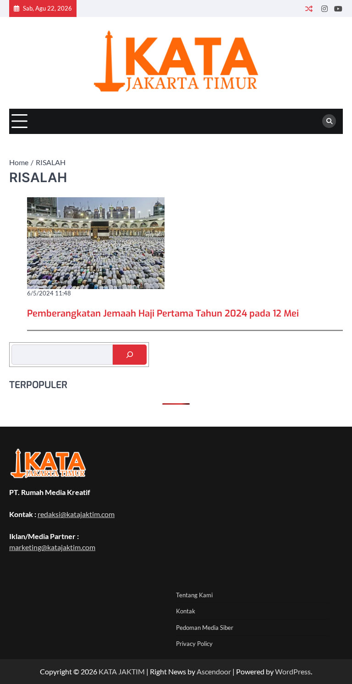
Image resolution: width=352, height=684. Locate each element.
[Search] (329, 121)
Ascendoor (214, 671)
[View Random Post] (308, 8)
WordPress (293, 671)
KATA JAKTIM (122, 671)
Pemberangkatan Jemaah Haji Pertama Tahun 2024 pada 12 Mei (163, 313)
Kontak (185, 611)
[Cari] (130, 355)
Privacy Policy (194, 643)
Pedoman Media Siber (204, 627)
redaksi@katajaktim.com (76, 514)
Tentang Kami (194, 595)
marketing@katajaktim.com (52, 547)
